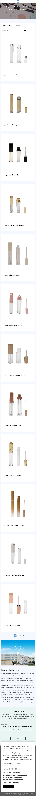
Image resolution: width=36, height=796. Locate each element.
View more (18, 738)
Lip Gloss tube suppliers (19, 676)
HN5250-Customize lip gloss (10, 75)
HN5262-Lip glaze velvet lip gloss (12, 625)
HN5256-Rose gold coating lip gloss (12, 325)
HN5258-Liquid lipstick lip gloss (12, 425)
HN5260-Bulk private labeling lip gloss (14, 525)
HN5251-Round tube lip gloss (11, 125)
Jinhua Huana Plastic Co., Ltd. (16, 793)
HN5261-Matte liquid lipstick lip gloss (13, 575)
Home (10, 10)
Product (16, 10)
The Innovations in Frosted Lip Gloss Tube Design (16, 726)
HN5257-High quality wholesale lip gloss (14, 375)
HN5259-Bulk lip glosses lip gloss (12, 475)
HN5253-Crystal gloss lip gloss (11, 175)
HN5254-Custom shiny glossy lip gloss (13, 225)
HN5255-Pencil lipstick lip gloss (11, 275)
